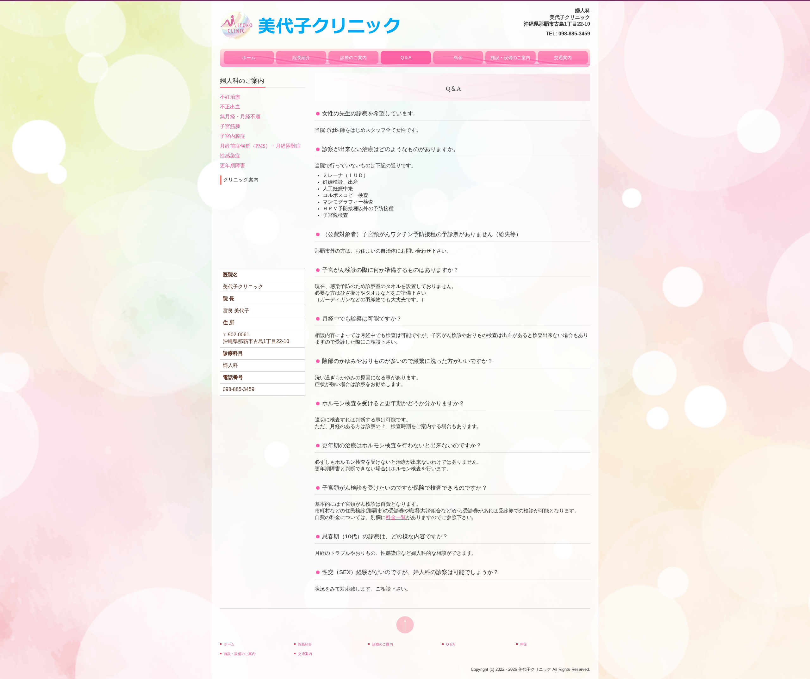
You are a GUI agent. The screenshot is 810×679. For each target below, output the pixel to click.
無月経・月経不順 (240, 116)
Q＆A (406, 57)
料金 (458, 57)
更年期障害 (232, 165)
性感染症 (230, 155)
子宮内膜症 (232, 136)
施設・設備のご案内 (510, 57)
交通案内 (563, 57)
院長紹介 (301, 57)
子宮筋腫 (230, 126)
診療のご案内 (353, 57)
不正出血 (230, 106)
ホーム (248, 57)
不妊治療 (230, 97)
